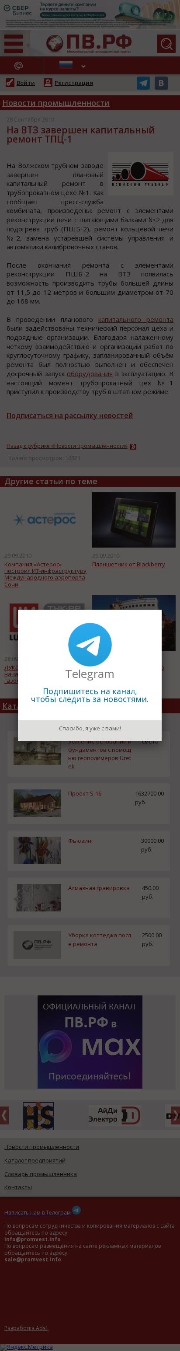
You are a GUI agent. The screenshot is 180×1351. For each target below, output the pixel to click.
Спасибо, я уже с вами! (90, 728)
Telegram (89, 673)
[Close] (162, 610)
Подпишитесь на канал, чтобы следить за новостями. (90, 695)
